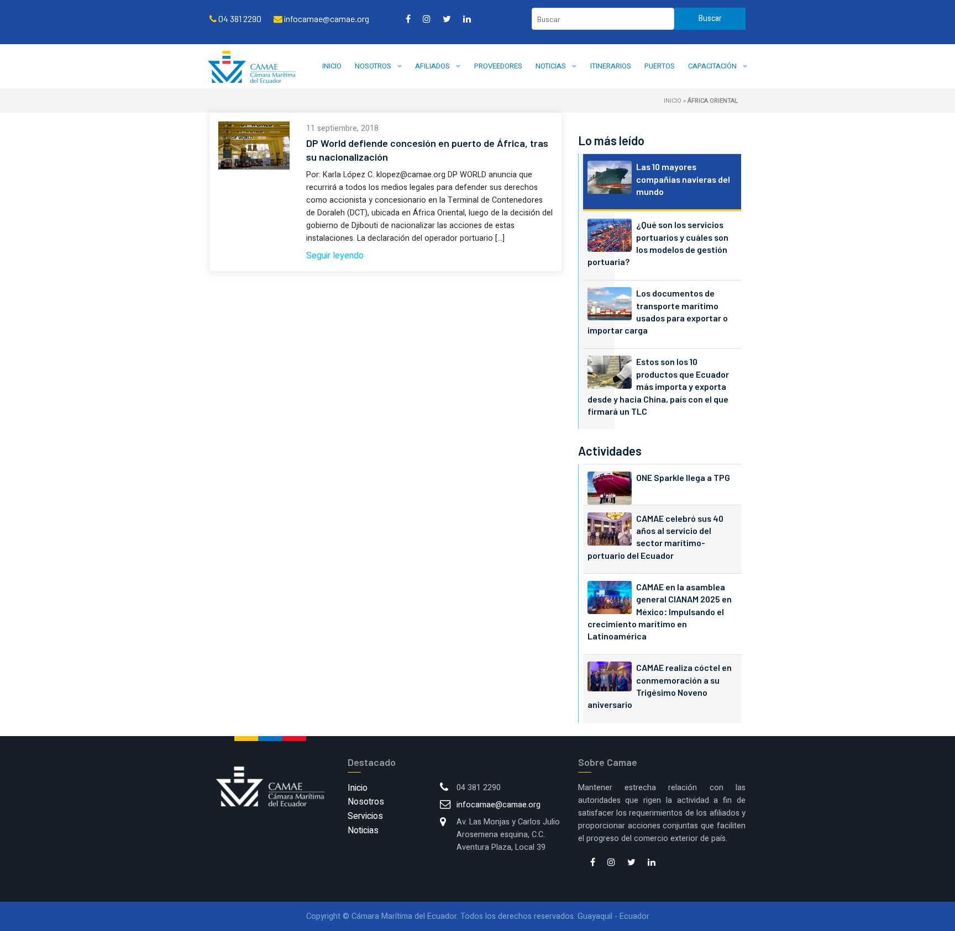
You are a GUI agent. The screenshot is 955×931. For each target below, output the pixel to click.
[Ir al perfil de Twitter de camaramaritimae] (447, 19)
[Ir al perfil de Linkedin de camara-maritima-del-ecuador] (467, 19)
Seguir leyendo (335, 255)
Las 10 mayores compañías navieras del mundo (683, 179)
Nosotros (373, 66)
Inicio (332, 66)
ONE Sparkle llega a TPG (683, 477)
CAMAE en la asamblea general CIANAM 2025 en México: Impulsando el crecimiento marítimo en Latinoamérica (659, 611)
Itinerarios (610, 66)
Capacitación (712, 66)
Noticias (551, 66)
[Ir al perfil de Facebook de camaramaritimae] (408, 19)
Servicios (365, 816)
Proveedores (498, 66)
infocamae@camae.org (498, 805)
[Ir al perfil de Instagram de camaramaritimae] (427, 19)
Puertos (659, 66)
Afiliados (432, 66)
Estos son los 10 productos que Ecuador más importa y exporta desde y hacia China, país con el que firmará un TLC (658, 386)
